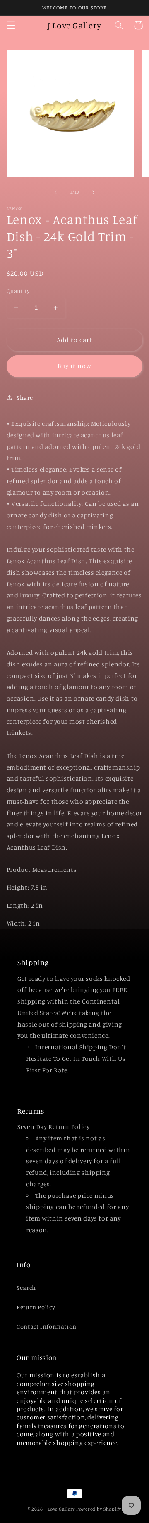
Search (26, 1287)
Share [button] (25, 397)
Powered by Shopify (98, 1509)
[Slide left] (56, 192)
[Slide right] (93, 192)
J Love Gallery (60, 1509)
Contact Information (47, 1326)
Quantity (18, 291)
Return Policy (36, 1306)
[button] (10, 25)
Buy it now (75, 366)
